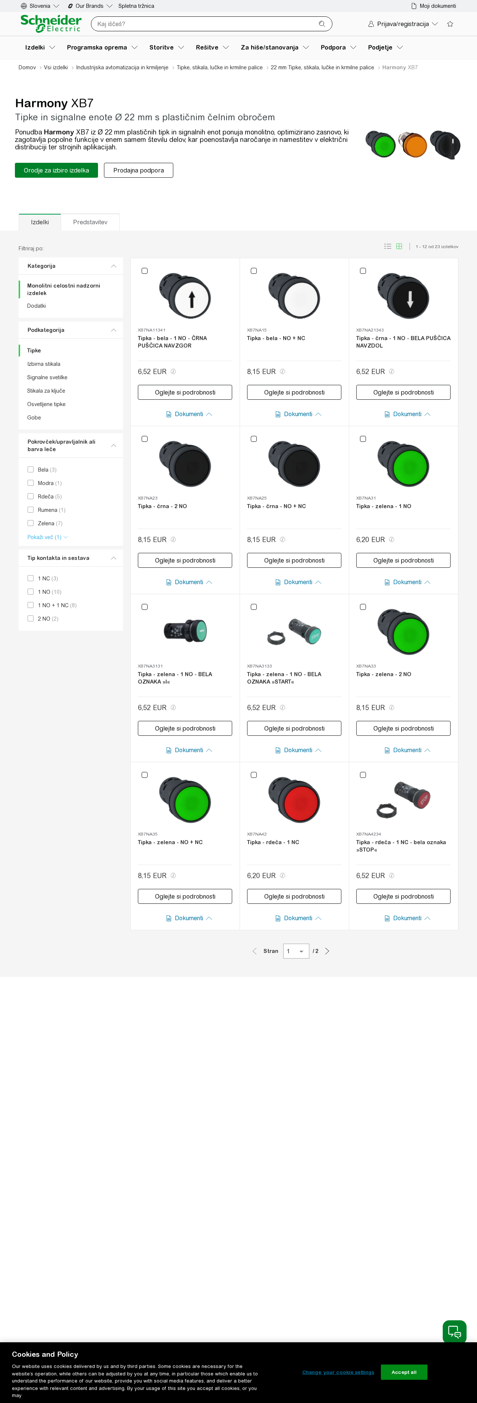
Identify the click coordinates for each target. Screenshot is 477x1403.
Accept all (404, 1372)
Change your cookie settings (338, 1372)
